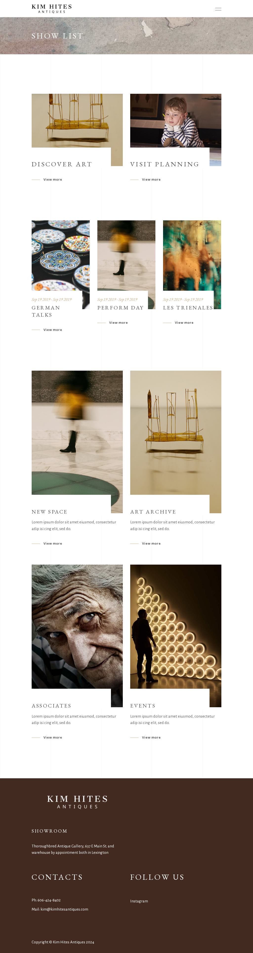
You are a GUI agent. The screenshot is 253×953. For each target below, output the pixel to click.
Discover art (62, 164)
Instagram (139, 901)
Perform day (120, 307)
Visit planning (165, 164)
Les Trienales (188, 307)
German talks (46, 311)
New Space (50, 511)
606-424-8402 (49, 900)
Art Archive (153, 511)
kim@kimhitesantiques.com (64, 909)
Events (143, 705)
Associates (51, 705)
